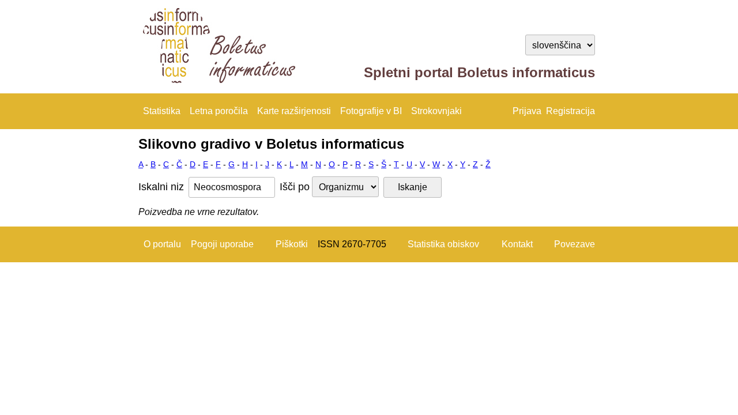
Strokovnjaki (436, 111)
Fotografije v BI (371, 111)
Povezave (574, 244)
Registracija (570, 111)
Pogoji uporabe (222, 244)
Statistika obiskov (443, 244)
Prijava (527, 111)
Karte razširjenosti (294, 111)
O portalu (162, 244)
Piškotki (292, 244)
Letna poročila (219, 111)
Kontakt (517, 244)
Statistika (161, 111)
